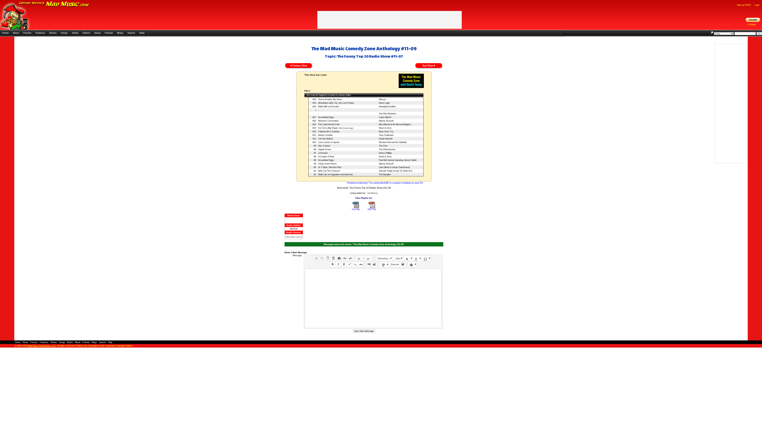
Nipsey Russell (386, 121)
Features (40, 33)
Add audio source (293, 236)
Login (756, 5)
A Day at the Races (327, 163)
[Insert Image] (374, 264)
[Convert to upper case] (350, 258)
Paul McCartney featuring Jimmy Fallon (398, 160)
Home (5, 33)
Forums (27, 33)
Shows (53, 33)
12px (397, 258)
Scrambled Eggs (326, 117)
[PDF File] (372, 207)
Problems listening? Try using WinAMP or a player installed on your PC (385, 183)
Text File (356, 209)
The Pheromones (387, 149)
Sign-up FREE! (744, 5)
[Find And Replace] (339, 258)
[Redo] (369, 258)
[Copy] (322, 258)
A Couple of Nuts (326, 156)
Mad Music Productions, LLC (42, 346)
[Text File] (356, 207)
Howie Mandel (385, 138)
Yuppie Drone (324, 149)
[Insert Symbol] (426, 258)
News (16, 33)
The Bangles (385, 174)
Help (141, 33)
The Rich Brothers (387, 113)
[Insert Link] (368, 264)
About (97, 33)
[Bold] (332, 264)
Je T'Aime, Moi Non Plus (330, 167)
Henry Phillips (385, 153)
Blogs (120, 33)
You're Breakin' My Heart (330, 99)
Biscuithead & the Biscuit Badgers (395, 124)
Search (131, 33)
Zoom (394, 264)
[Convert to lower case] (344, 258)
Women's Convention (328, 121)
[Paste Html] (333, 258)
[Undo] (360, 258)
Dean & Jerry (385, 128)
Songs (64, 33)
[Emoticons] (412, 264)
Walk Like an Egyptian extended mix (335, 174)
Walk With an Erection (328, 106)
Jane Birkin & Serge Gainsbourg (394, 167)
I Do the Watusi (325, 138)
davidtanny (372, 193)
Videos (86, 33)
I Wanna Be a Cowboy (329, 131)
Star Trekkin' (324, 146)
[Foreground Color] (408, 258)
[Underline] (343, 264)
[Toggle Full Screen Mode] (402, 264)
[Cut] (316, 258)
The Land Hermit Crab (329, 124)
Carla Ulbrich (385, 117)
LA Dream (323, 153)
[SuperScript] (349, 264)
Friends (109, 33)
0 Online (752, 24)
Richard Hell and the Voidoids (393, 142)
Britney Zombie (325, 135)
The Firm (383, 146)
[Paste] (327, 258)
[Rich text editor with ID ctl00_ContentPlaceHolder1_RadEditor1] (373, 298)
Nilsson (382, 99)
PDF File (372, 209)
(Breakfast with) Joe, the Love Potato (336, 103)
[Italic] (338, 264)
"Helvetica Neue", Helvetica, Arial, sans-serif (385, 258)
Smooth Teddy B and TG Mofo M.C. (396, 171)
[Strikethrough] (360, 264)
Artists (75, 33)
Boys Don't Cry (386, 131)
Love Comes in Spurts (329, 142)
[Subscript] (355, 264)
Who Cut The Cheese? (329, 171)
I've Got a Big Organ (328, 128)
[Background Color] (417, 258)
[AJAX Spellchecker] (384, 264)
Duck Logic (384, 103)
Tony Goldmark (386, 135)
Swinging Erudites (387, 106)
